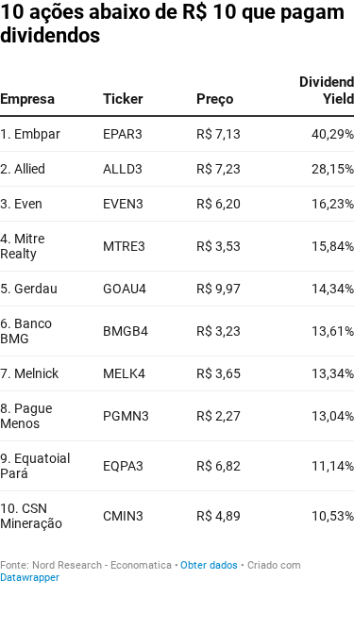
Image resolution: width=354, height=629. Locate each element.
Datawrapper (29, 577)
